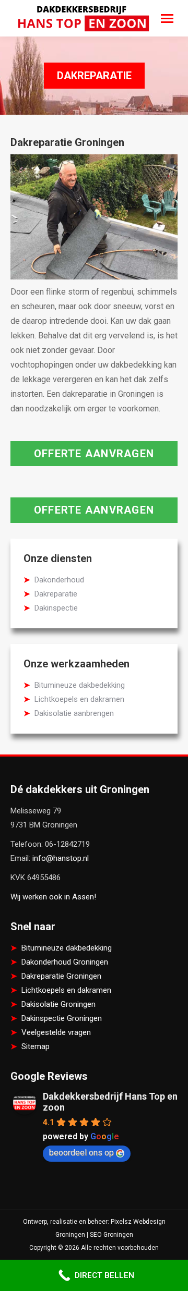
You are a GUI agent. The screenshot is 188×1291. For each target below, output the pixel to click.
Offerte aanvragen (94, 453)
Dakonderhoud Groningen (64, 962)
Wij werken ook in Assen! (53, 897)
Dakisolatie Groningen (58, 1004)
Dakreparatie (55, 594)
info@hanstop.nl (60, 858)
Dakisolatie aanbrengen (74, 713)
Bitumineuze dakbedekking (79, 685)
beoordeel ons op (81, 1153)
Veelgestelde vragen (56, 1032)
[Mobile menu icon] (167, 18)
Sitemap (35, 1046)
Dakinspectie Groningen (61, 1018)
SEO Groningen (111, 1234)
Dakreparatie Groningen (61, 976)
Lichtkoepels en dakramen (79, 699)
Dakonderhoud (59, 579)
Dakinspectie (56, 608)
